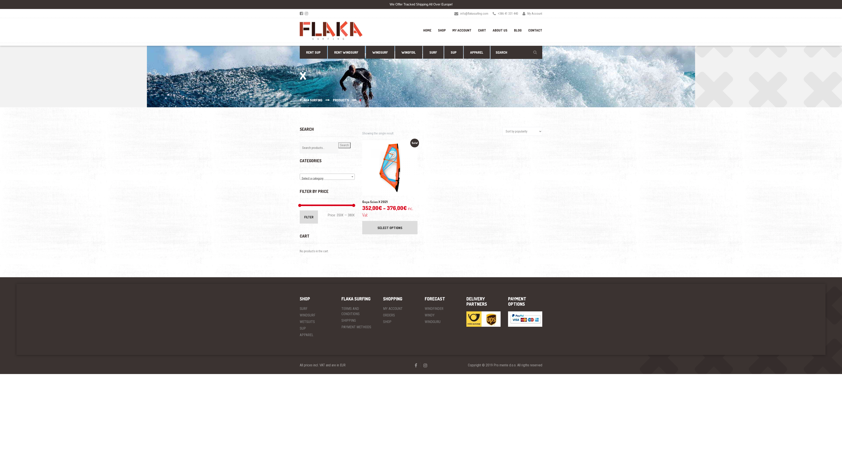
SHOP (387, 322)
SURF (303, 309)
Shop (442, 30)
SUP (303, 328)
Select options (389, 228)
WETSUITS (307, 322)
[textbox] (327, 178)
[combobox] (327, 177)
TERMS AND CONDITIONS (350, 311)
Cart (482, 30)
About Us (500, 30)
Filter (309, 217)
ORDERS (389, 315)
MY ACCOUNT (393, 309)
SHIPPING (348, 320)
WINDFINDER (434, 309)
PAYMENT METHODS (356, 327)
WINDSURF (307, 315)
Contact (535, 30)
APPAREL (306, 335)
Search (344, 145)
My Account (461, 30)
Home (427, 30)
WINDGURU (433, 322)
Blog (518, 30)
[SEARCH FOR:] (516, 52)
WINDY (430, 315)
